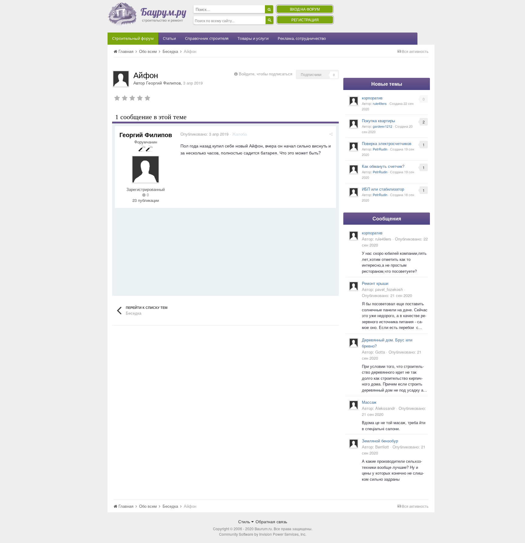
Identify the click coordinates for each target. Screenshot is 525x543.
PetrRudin (380, 149)
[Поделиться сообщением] (331, 134)
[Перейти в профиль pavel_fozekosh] (353, 286)
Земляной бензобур (380, 441)
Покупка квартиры (378, 120)
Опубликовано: (204, 134)
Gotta (380, 352)
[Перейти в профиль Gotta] (353, 342)
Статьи (169, 38)
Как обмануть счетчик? (383, 166)
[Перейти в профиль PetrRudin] (353, 146)
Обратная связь (271, 521)
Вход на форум (305, 9)
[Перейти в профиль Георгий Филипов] (121, 79)
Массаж (369, 402)
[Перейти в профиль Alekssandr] (353, 405)
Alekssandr (385, 408)
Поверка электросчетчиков (386, 143)
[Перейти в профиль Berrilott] (353, 443)
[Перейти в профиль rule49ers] (353, 100)
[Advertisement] (225, 250)
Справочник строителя (206, 38)
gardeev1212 (382, 126)
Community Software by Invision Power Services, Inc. (262, 534)
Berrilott (382, 447)
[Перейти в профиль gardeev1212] (353, 123)
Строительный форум (133, 38)
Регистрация (305, 19)
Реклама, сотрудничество (302, 38)
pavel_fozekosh (389, 289)
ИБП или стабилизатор (383, 189)
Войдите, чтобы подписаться (265, 74)
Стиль (244, 521)
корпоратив (372, 98)
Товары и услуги (253, 38)
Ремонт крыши (375, 283)
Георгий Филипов (163, 83)
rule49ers (380, 103)
